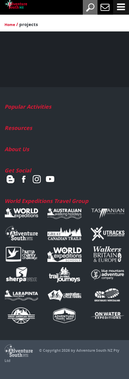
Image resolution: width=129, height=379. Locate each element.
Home (9, 24)
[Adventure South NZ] (11, 5)
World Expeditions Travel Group (46, 201)
